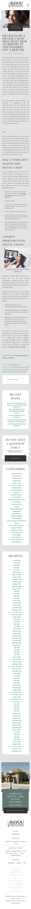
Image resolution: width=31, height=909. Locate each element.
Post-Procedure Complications (16, 520)
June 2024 (17, 621)
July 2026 (16, 563)
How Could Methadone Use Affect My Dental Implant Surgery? (17, 411)
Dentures (16, 492)
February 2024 (16, 631)
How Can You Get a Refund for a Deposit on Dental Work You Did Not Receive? (16, 405)
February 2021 (16, 716)
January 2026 (17, 577)
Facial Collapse (16, 497)
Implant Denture (17, 504)
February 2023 (16, 659)
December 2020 (16, 720)
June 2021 (17, 706)
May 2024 (17, 624)
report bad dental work (20, 371)
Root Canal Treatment (16, 525)
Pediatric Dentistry (16, 516)
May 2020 (17, 737)
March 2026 (16, 572)
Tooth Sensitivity (17, 539)
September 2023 (17, 643)
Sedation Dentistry (16, 527)
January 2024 (17, 633)
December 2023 (16, 636)
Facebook (9, 863)
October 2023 (17, 640)
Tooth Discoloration (17, 530)
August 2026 (17, 560)
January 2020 (17, 746)
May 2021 (17, 708)
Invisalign (16, 506)
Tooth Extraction (17, 532)
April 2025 (17, 598)
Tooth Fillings (17, 535)
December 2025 (16, 579)
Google (17, 863)
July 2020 (16, 732)
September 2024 (17, 614)
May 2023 (17, 652)
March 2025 (16, 600)
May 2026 (17, 567)
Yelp (23, 863)
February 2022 (16, 687)
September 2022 (17, 671)
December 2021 (16, 692)
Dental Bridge (17, 480)
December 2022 (16, 664)
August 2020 (17, 730)
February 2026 (16, 574)
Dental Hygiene (16, 485)
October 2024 (17, 612)
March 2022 (16, 685)
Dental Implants (16, 487)
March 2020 (16, 741)
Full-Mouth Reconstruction (17, 499)
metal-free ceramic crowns (17, 347)
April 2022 (17, 683)
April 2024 (17, 626)
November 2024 (16, 610)
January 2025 (17, 605)
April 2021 (17, 711)
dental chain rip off (7, 369)
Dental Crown (17, 483)
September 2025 (17, 586)
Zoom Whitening (17, 542)
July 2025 (16, 591)
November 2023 (16, 638)
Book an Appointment (16, 27)
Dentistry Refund (17, 490)
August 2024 (17, 617)
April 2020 (17, 739)
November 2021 (16, 694)
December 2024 (16, 607)
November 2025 (16, 581)
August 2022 (17, 673)
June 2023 (17, 650)
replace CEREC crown (8, 371)
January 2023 (17, 661)
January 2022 (17, 690)
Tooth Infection (16, 537)
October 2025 (17, 584)
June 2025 (17, 593)
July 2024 (16, 619)
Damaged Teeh (16, 476)
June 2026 (17, 565)
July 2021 (16, 704)
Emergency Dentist (16, 495)
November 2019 (16, 751)
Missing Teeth (16, 511)
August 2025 (17, 588)
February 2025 (16, 603)
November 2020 (16, 723)
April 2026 (17, 570)
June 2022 (17, 678)
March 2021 (16, 713)
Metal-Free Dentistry (14, 364)
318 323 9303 (15, 834)
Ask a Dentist (15, 458)
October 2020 (17, 725)
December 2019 (16, 748)
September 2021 (17, 699)
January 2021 (17, 718)
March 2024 (16, 628)
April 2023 (17, 654)
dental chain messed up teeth (19, 367)
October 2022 (17, 668)
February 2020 (16, 744)
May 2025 (17, 596)
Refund (17, 523)
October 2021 (17, 697)
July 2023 (16, 647)
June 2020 (17, 734)
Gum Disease (17, 502)
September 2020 (17, 727)
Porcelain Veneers (16, 518)
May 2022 (17, 680)
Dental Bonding (16, 478)
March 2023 (16, 657)
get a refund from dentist (21, 369)
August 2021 (17, 701)
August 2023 (17, 645)
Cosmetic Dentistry (17, 473)
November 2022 (16, 666)
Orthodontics (17, 513)
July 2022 (16, 676)
